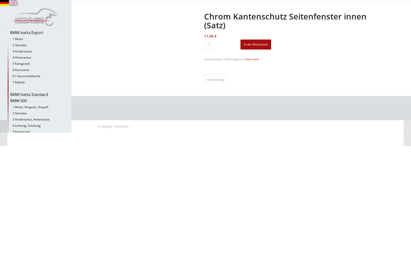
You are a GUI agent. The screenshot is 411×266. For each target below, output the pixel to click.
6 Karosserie (251, 59)
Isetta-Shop (122, 126)
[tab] (215, 79)
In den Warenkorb (256, 44)
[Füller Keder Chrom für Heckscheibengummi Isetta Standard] (3, 133)
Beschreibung (215, 79)
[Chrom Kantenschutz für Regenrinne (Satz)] (407, 133)
